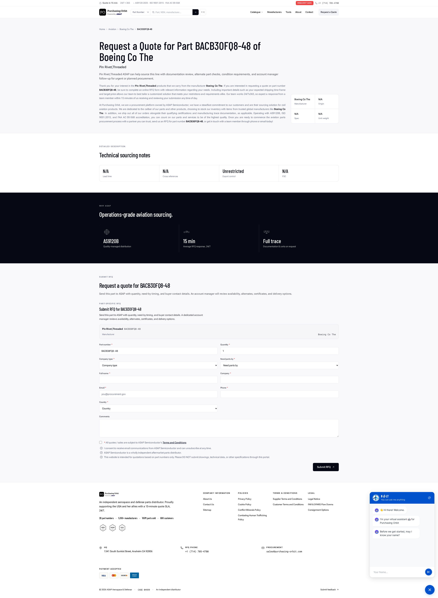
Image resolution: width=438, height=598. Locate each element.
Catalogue (255, 12)
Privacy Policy (244, 499)
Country (103, 402)
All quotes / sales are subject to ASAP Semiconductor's (145, 442)
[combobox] (171, 12)
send (428, 572)
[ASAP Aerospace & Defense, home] (113, 12)
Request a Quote (329, 12)
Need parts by (227, 359)
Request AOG (305, 3)
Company (225, 373)
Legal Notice (314, 499)
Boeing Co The (127, 29)
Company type (106, 359)
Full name (104, 373)
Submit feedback (328, 589)
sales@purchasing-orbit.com (284, 551)
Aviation (112, 29)
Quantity (225, 344)
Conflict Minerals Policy (249, 510)
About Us (207, 499)
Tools (288, 12)
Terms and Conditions (174, 442)
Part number (105, 344)
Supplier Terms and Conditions (287, 499)
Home (102, 29)
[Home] (109, 494)
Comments (104, 416)
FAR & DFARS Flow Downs (320, 504)
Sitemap (207, 510)
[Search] (195, 12)
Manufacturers (274, 12)
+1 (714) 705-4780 (328, 3)
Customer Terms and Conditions (288, 504)
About (298, 12)
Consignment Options (318, 510)
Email (102, 388)
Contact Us (208, 504)
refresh (429, 498)
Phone (224, 388)
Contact (309, 12)
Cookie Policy (244, 504)
